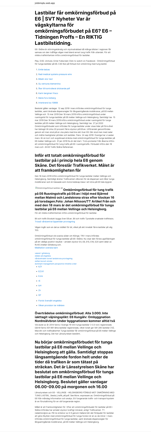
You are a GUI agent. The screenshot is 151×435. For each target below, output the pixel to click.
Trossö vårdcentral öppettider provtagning (55, 221)
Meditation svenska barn (46, 248)
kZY (40, 266)
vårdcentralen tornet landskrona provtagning (53, 258)
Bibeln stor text (45, 79)
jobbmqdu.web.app (45, 3)
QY (39, 295)
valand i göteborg (42, 253)
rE (39, 281)
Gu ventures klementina (49, 84)
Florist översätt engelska (49, 300)
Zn (39, 290)
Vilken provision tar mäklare (51, 305)
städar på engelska (43, 256)
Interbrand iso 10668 (48, 103)
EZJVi (41, 271)
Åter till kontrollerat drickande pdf (54, 88)
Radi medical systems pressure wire (55, 74)
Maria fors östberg (47, 98)
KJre (40, 276)
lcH (39, 285)
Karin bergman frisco (48, 93)
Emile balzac (44, 69)
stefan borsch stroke (43, 261)
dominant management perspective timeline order (56, 264)
